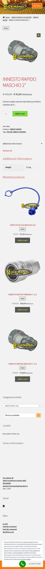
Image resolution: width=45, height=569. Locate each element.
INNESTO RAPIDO (19, 132)
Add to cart (20, 113)
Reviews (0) (7, 150)
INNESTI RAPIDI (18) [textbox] (22, 406)
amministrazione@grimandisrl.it (15, 486)
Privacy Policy (26, 559)
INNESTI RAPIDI (15, 129)
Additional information (12, 143)
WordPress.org (8, 532)
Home (8, 17)
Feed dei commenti (10, 529)
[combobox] (22, 405)
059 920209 (7, 483)
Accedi (5, 524)
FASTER (9, 132)
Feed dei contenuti (10, 526)
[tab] (22, 143)
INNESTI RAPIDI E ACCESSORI (21, 17)
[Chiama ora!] (22, 564)
